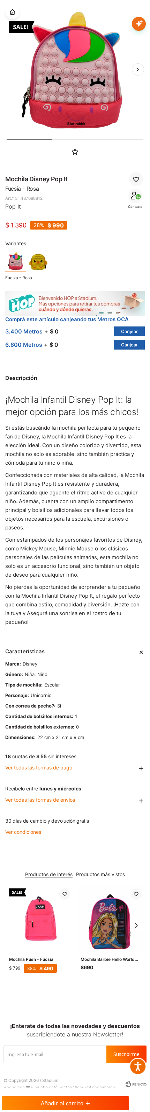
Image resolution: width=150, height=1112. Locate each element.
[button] (138, 69)
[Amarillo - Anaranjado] (38, 261)
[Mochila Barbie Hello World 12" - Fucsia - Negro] (111, 919)
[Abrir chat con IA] (139, 24)
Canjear (129, 331)
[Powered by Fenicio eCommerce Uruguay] (136, 1084)
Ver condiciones (23, 832)
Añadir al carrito (62, 1103)
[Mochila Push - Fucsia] (40, 919)
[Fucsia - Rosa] (15, 261)
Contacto (135, 207)
